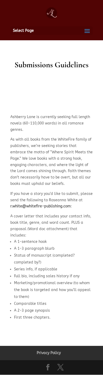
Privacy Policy (49, 353)
